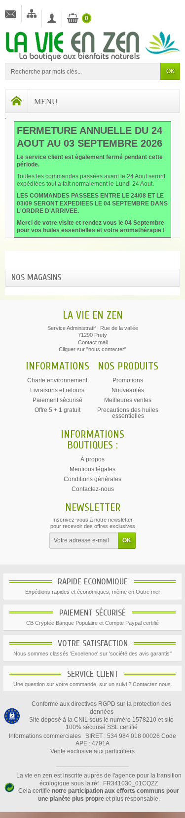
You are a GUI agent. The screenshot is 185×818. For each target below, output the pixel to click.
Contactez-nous (93, 489)
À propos (92, 459)
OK (170, 71)
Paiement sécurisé (57, 400)
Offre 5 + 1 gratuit (57, 410)
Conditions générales (92, 479)
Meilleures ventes (127, 400)
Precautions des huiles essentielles (127, 413)
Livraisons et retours (57, 390)
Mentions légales (92, 469)
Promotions (127, 380)
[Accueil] (16, 101)
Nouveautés (127, 390)
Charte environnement (57, 380)
